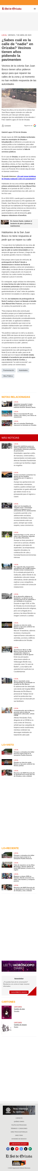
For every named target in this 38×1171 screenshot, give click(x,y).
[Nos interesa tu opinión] (19, 1110)
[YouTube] (16, 1148)
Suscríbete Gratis (19, 992)
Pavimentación (8, 370)
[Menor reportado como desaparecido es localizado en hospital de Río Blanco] (7, 691)
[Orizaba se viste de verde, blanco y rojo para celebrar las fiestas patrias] (7, 633)
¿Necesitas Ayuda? (19, 1144)
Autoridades (23, 370)
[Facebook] (8, 1148)
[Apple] (25, 1148)
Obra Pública (8, 376)
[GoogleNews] (21, 1148)
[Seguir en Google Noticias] (34, 125)
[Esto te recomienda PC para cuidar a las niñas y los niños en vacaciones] (7, 414)
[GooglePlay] (30, 1148)
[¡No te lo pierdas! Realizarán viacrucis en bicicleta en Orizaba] (7, 423)
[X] (12, 1148)
